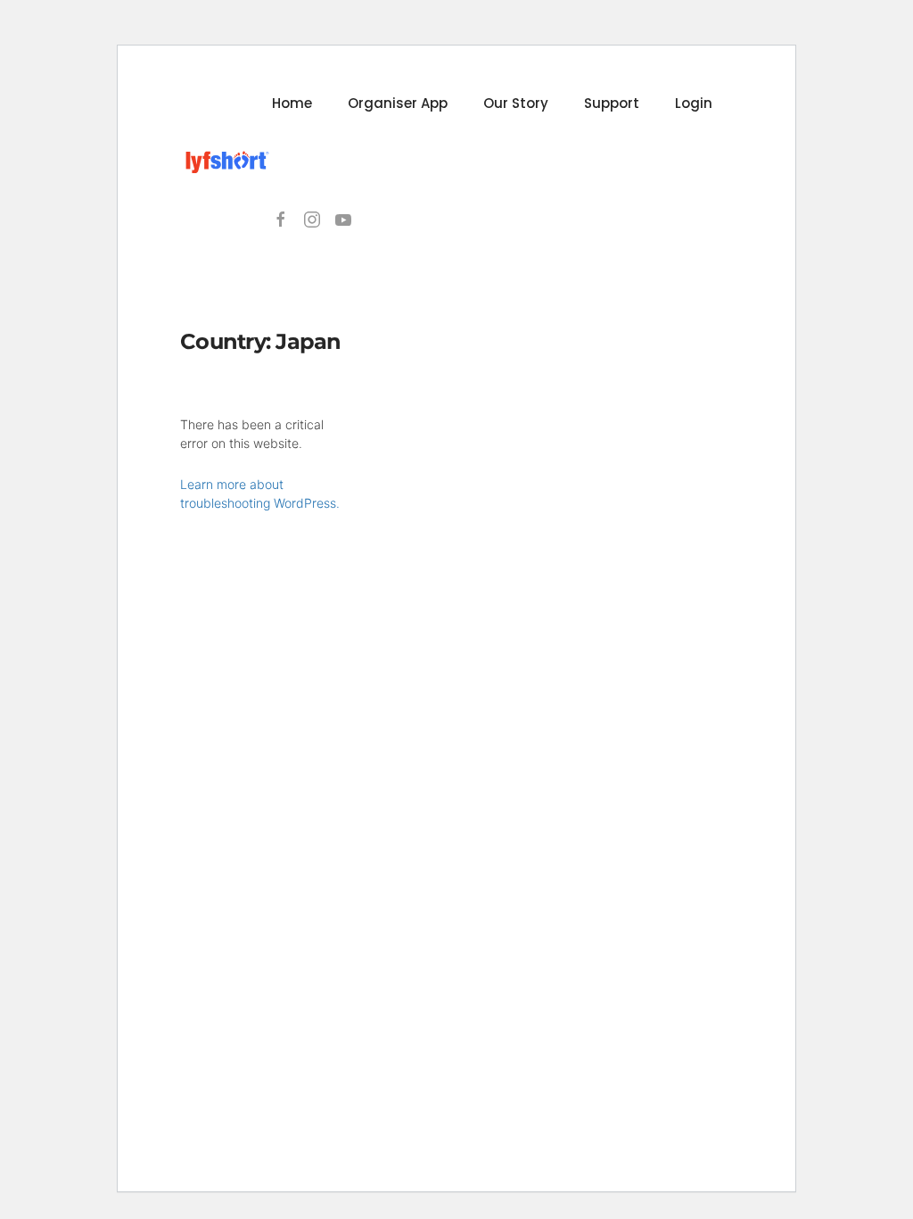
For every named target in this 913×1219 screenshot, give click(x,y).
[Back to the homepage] (226, 161)
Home (292, 103)
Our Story (515, 103)
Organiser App (398, 103)
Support (611, 103)
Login (693, 103)
